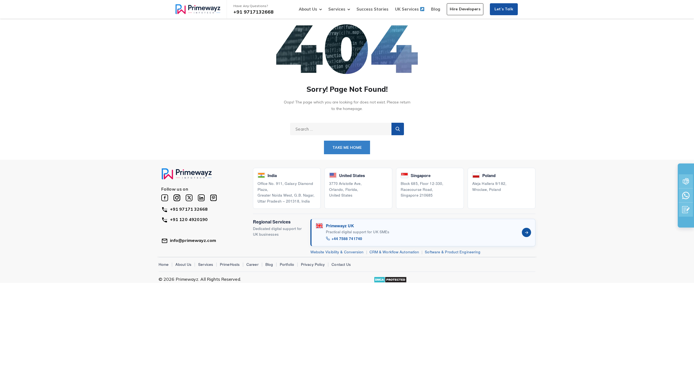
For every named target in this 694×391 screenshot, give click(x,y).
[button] (465, 9)
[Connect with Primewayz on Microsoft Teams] (686, 181)
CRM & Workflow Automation (394, 251)
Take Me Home (347, 147)
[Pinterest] (213, 197)
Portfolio (287, 264)
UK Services (407, 9)
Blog (435, 9)
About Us (308, 9)
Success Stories (372, 9)
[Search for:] (347, 129)
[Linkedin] (201, 197)
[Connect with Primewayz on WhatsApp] (686, 195)
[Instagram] (177, 197)
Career (252, 264)
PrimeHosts (230, 264)
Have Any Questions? (250, 6)
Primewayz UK (340, 225)
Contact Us (341, 264)
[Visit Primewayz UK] (526, 232)
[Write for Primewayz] (686, 210)
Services (336, 9)
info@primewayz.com (193, 240)
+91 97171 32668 (189, 209)
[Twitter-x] (189, 197)
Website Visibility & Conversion (337, 251)
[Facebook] (164, 197)
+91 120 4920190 (189, 219)
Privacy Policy (313, 264)
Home (164, 264)
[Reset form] (397, 129)
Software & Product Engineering (452, 251)
